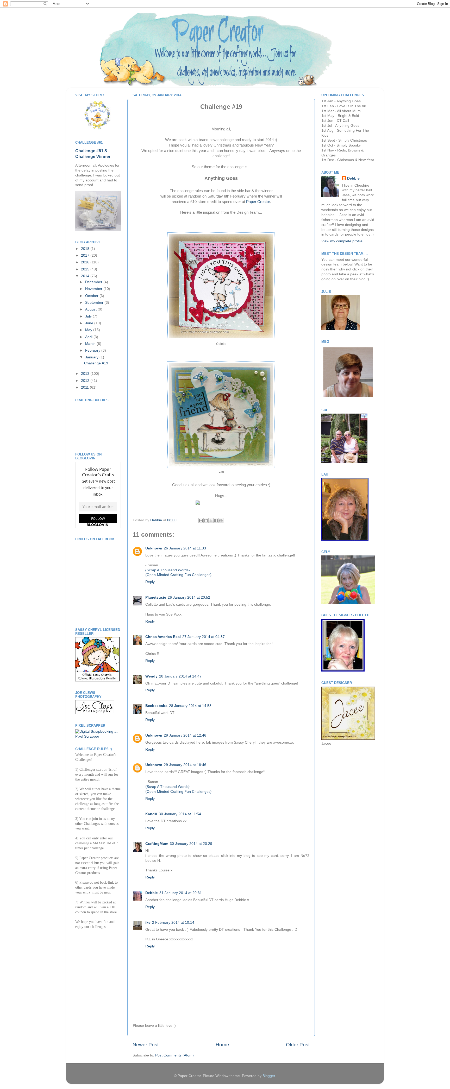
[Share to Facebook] (215, 520)
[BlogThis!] (206, 520)
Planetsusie (155, 597)
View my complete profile (341, 241)
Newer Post (146, 1044)
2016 (85, 262)
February (93, 350)
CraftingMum (156, 844)
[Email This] (201, 520)
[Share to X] (211, 520)
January (92, 357)
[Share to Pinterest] (220, 520)
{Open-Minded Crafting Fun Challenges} (178, 575)
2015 (85, 269)
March (91, 344)
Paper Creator (258, 202)
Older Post (298, 1044)
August (91, 309)
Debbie (156, 520)
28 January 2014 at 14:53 (190, 706)
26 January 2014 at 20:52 (189, 597)
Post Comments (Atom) (174, 1055)
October (92, 296)
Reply (150, 582)
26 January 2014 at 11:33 (185, 548)
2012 (85, 381)
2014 (85, 276)
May (89, 330)
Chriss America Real (163, 637)
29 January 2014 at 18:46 (185, 765)
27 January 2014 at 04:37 (203, 637)
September (94, 303)
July (89, 316)
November (94, 289)
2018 (85, 249)
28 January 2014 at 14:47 (180, 676)
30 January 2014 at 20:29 (191, 844)
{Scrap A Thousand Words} (167, 570)
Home (222, 1044)
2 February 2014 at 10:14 (173, 923)
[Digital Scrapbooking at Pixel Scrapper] (98, 736)
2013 (85, 374)
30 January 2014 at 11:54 (180, 814)
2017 (85, 255)
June (89, 323)
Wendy (151, 676)
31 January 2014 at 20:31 (180, 893)
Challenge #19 (96, 363)
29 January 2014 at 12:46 (185, 735)
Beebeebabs (156, 706)
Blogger (268, 1076)
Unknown (153, 548)
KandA (151, 814)
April (89, 337)
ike (148, 923)
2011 (85, 387)
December (94, 282)
